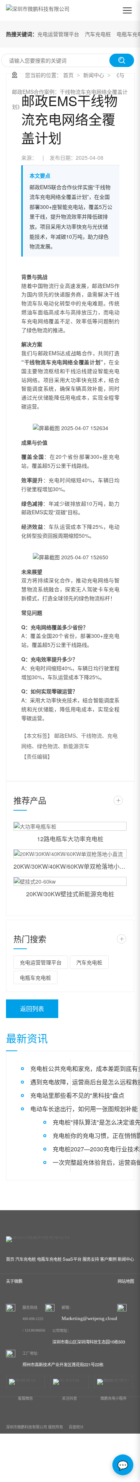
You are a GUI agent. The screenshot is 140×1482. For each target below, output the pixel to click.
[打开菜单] (127, 10)
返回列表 (32, 1008)
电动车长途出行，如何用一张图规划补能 (84, 1108)
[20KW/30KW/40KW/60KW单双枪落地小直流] (70, 854)
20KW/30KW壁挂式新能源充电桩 (70, 894)
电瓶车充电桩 (35, 977)
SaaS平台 (72, 1259)
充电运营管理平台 (58, 34)
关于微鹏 (14, 1281)
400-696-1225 (32, 1319)
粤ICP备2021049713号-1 (42, 1463)
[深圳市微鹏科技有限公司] (37, 10)
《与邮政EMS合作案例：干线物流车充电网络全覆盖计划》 (70, 90)
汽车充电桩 (98, 34)
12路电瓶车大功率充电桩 (70, 838)
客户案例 (108, 1259)
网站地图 (126, 1281)
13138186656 (35, 1330)
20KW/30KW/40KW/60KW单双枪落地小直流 (70, 866)
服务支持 (91, 1259)
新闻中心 (93, 75)
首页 (68, 75)
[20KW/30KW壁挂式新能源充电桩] (70, 881)
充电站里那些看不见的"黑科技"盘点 (77, 1095)
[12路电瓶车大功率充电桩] (70, 826)
